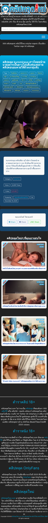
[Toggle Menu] (43, 37)
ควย (21, 83)
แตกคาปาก (23, 73)
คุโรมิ (30, 80)
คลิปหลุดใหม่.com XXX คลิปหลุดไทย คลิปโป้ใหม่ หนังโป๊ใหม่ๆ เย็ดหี (29, 516)
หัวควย (40, 73)
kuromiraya (35, 90)
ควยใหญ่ (38, 80)
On (32, 197)
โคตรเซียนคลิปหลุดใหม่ (21, 197)
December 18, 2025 (11, 201)
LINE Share (34, 222)
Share (13, 222)
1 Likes (7, 191)
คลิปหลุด (17, 90)
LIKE (15, 191)
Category (8, 179)
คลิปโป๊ (4, 411)
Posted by (8, 197)
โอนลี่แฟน (14, 73)
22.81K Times (16, 185)
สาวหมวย (33, 76)
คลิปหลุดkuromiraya (33, 87)
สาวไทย (24, 76)
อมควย (32, 73)
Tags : (6, 73)
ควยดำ (14, 83)
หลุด (5, 76)
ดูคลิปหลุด (15, 80)
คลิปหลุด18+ (7, 90)
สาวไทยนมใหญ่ (14, 76)
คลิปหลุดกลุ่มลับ (8, 87)
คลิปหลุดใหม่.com (8, 498)
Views (7, 185)
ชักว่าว (24, 80)
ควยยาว (6, 83)
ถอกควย (6, 80)
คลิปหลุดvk (20, 87)
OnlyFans (17, 179)
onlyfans (26, 90)
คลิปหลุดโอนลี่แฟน (31, 83)
